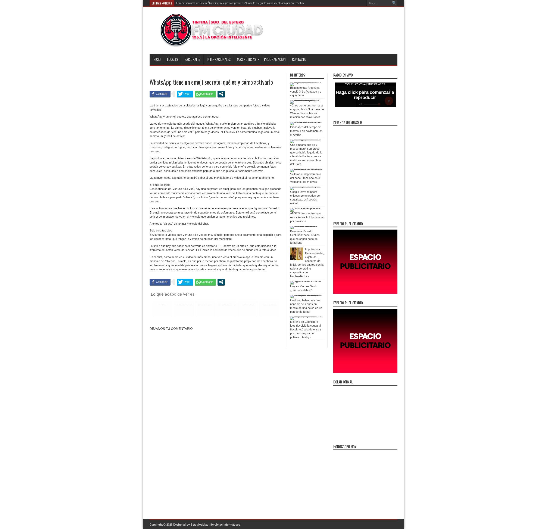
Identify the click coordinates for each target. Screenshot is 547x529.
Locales (172, 59)
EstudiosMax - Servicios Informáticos (215, 524)
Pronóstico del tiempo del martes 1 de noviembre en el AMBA (306, 130)
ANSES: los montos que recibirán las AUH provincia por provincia (306, 217)
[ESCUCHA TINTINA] (207, 43)
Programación (275, 59)
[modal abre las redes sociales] (221, 94)
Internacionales (219, 59)
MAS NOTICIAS (246, 59)
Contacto (299, 59)
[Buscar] (394, 3)
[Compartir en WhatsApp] (205, 94)
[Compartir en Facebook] (160, 94)
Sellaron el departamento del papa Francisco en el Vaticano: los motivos (305, 177)
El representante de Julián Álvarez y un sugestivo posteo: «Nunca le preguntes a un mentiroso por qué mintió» (240, 3)
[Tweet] (185, 94)
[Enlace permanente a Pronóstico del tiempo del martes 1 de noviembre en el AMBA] (306, 121)
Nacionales (192, 59)
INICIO (157, 59)
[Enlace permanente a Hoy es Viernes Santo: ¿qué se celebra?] (306, 281)
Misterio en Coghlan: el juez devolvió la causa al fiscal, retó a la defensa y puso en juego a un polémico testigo (306, 329)
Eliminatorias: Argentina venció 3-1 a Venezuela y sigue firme (305, 91)
